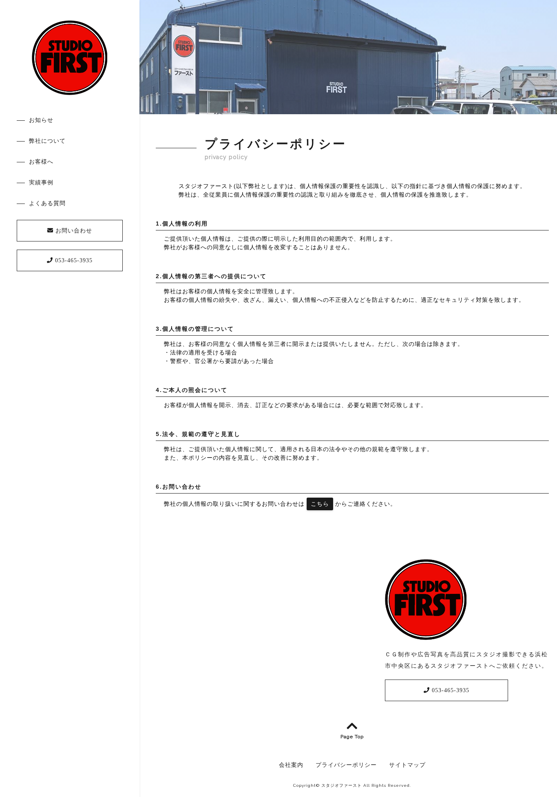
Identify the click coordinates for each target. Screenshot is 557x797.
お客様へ (41, 161)
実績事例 (41, 182)
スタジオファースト (341, 785)
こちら (320, 503)
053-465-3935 (73, 260)
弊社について (47, 140)
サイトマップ (407, 765)
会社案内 (291, 765)
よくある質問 (47, 203)
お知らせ (41, 120)
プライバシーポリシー (346, 765)
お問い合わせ (72, 230)
